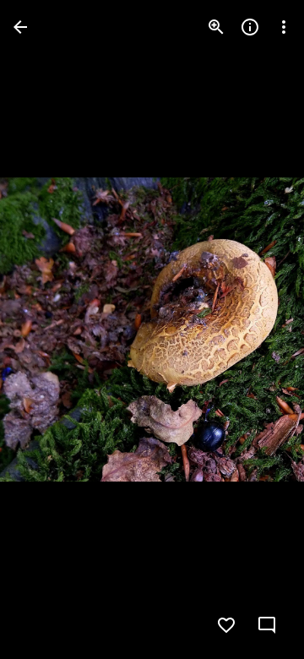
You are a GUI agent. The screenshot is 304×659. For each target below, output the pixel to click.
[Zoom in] (216, 27)
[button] (47, 329)
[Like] (226, 625)
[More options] (284, 27)
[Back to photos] (20, 27)
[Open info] (250, 27)
